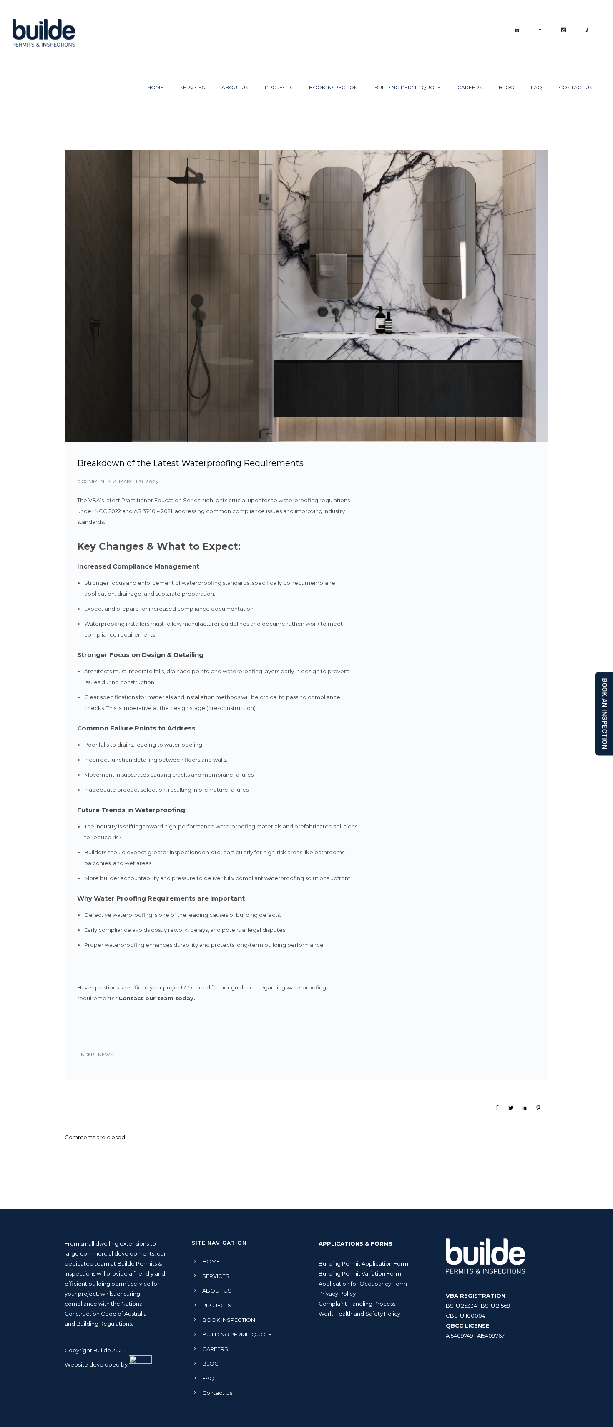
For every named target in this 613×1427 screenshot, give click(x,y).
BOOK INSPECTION (333, 87)
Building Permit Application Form (363, 1263)
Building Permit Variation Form (360, 1273)
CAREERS (469, 87)
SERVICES (192, 87)
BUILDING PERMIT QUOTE (407, 87)
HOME (155, 87)
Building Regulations (104, 1323)
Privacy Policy (337, 1293)
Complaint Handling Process (357, 1303)
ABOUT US (234, 87)
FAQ (536, 87)
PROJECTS (278, 87)
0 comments (93, 481)
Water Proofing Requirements (145, 898)
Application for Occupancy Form (363, 1283)
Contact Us (575, 87)
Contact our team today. (158, 998)
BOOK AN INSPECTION (604, 713)
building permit (109, 1283)
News (105, 1054)
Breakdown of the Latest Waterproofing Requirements (190, 463)
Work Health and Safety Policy (359, 1313)
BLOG (506, 87)
